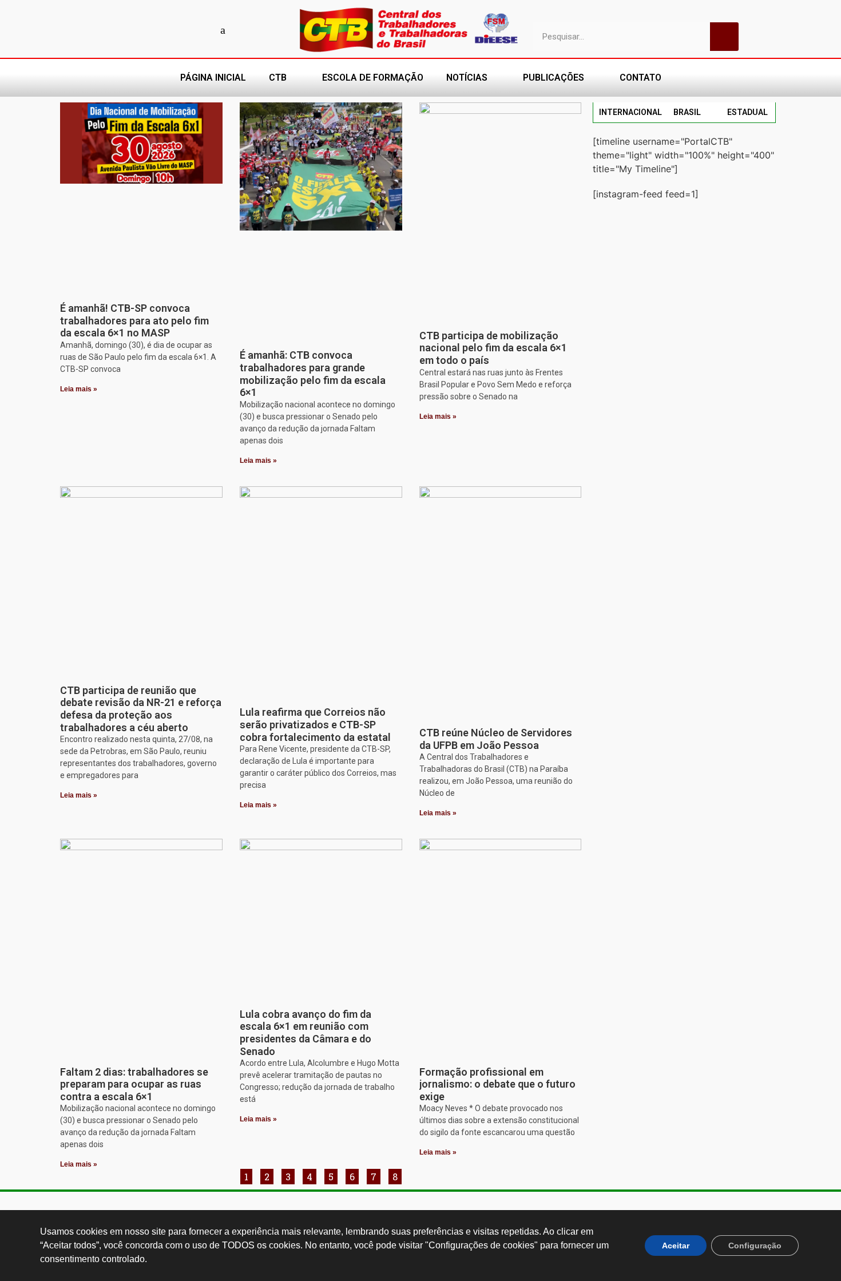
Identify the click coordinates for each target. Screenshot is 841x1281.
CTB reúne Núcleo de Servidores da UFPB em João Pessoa (495, 739)
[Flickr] (203, 30)
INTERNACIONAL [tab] (630, 112)
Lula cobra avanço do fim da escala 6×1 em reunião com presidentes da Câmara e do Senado (305, 1032)
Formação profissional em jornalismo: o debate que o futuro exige (497, 1084)
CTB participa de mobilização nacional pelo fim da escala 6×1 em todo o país (493, 348)
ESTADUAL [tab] (747, 112)
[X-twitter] (243, 30)
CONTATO (640, 77)
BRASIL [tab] (687, 112)
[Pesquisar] (724, 36)
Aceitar (675, 1245)
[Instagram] (183, 30)
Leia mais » (78, 389)
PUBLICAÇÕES (553, 77)
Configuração (755, 1245)
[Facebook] (143, 30)
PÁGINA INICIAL (213, 77)
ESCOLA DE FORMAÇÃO (372, 77)
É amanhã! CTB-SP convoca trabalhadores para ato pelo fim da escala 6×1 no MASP (134, 320)
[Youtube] (163, 30)
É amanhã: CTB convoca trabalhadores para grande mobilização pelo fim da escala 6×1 (313, 373)
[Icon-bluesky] (223, 30)
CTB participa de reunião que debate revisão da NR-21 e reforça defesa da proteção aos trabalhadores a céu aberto (140, 708)
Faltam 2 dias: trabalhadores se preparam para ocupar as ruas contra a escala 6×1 (134, 1084)
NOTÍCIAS (466, 77)
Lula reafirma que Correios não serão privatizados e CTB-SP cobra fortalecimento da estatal (315, 724)
